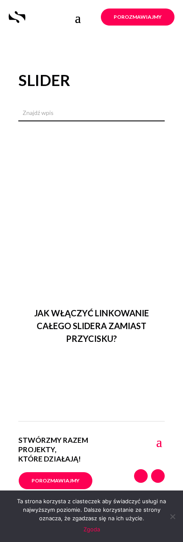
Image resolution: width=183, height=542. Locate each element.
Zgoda (91, 529)
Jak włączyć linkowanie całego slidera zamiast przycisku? (91, 326)
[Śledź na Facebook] (141, 476)
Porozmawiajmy (138, 17)
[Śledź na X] (158, 476)
